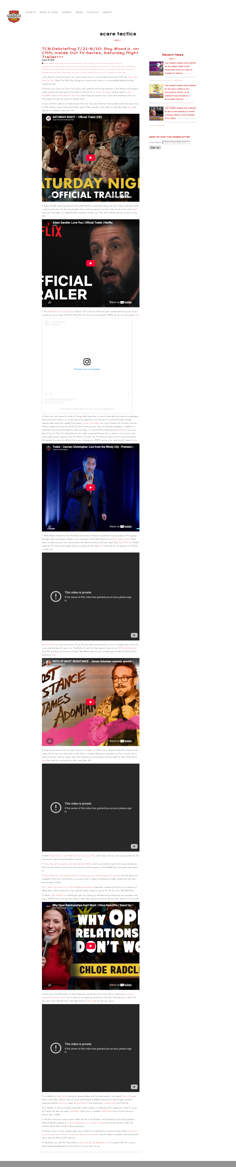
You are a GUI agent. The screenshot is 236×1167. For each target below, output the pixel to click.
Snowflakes (74, 1111)
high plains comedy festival (51, 66)
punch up (73, 69)
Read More (178, 80)
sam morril (110, 69)
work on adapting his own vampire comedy (86, 1123)
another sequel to (68, 96)
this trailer (92, 1001)
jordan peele (120, 66)
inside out (82, 66)
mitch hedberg (130, 66)
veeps (124, 72)
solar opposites (55, 72)
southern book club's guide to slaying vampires (77, 72)
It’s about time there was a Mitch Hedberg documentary (69, 887)
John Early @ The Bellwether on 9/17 (95, 1143)
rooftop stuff (109, 1103)
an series (101, 92)
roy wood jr (102, 69)
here (130, 107)
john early (111, 66)
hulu (76, 66)
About (107, 12)
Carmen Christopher (91, 423)
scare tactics (130, 69)
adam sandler (49, 63)
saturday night (120, 69)
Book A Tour (49, 12)
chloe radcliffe (89, 63)
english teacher (114, 63)
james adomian (91, 66)
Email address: (156, 142)
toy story (118, 72)
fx (120, 63)
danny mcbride (103, 63)
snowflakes (45, 72)
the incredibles (109, 72)
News (79, 12)
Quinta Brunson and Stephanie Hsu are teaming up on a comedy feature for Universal (82, 876)
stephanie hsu (98, 72)
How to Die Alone (68, 66)
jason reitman (102, 66)
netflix (67, 69)
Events (31, 12)
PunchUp (63, 1103)
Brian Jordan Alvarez (122, 539)
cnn (95, 63)
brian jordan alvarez (62, 63)
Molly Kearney (47, 69)
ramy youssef (92, 69)
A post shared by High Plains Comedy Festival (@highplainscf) (87, 409)
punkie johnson (82, 69)
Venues (67, 12)
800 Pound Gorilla (126, 648)
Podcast (93, 12)
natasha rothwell (58, 69)
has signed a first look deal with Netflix (67, 864)
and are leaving (72, 856)
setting (121, 430)
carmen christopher (76, 63)
